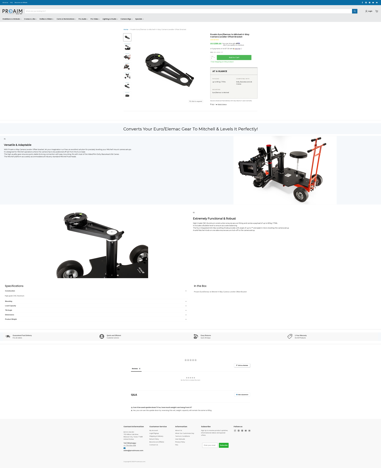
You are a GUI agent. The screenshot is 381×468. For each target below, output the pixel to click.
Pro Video (95, 19)
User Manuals (180, 439)
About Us (178, 430)
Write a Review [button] (243, 365)
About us (5, 2)
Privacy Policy (180, 442)
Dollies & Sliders (46, 19)
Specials (138, 19)
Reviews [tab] (135, 369)
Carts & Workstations (66, 19)
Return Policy (154, 439)
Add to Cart (234, 57)
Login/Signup (154, 433)
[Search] (354, 11)
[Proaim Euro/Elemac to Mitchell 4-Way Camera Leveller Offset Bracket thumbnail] (127, 37)
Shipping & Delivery (156, 436)
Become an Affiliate (21, 2)
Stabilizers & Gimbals (11, 19)
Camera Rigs (126, 19)
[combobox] (188, 11)
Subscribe (224, 445)
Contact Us (153, 445)
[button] (233, 49)
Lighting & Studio (110, 19)
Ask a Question (243, 394)
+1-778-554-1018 (130, 445)
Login (370, 11)
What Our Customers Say (184, 433)
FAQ (11, 2)
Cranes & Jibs (30, 19)
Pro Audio (83, 19)
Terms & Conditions (182, 436)
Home (126, 29)
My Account (153, 430)
